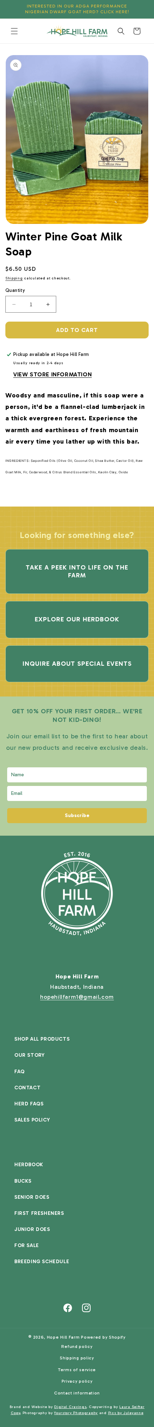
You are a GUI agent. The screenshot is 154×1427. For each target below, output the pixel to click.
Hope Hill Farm (63, 1337)
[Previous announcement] (13, 9)
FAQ (19, 1072)
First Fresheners (39, 1213)
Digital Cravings (70, 1407)
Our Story (29, 1055)
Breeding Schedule (41, 1262)
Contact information (77, 1393)
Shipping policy (77, 1357)
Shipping (14, 278)
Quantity (15, 290)
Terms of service (77, 1369)
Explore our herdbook (77, 619)
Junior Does (32, 1229)
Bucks (23, 1181)
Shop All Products (41, 1039)
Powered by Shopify (103, 1337)
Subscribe (77, 815)
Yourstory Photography (76, 1413)
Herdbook (28, 1165)
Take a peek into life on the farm (77, 571)
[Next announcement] (141, 9)
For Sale (26, 1245)
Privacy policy (77, 1381)
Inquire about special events (77, 664)
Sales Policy (32, 1120)
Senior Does (31, 1197)
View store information (52, 374)
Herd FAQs (28, 1104)
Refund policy (76, 1346)
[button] (14, 31)
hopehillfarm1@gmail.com (77, 996)
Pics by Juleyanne (126, 1413)
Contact (27, 1088)
